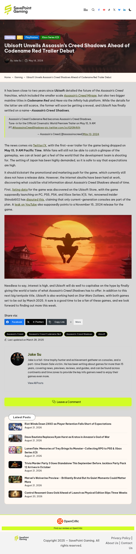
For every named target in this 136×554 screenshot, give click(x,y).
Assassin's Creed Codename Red (45, 334)
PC (19, 37)
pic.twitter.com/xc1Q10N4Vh (62, 127)
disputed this (35, 199)
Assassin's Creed (15, 334)
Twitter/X (39, 145)
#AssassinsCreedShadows (28, 127)
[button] (35, 383)
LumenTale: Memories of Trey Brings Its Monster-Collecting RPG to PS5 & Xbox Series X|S (73, 450)
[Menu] (85, 10)
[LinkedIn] (124, 10)
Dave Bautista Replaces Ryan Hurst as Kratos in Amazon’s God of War (67, 437)
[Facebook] (99, 10)
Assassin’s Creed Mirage (80, 95)
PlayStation (32, 37)
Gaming (10, 37)
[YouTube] (104, 10)
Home (7, 77)
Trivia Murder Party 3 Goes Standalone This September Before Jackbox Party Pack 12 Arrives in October (75, 465)
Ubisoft (101, 334)
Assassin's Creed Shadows (79, 334)
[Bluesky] (119, 10)
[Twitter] (114, 10)
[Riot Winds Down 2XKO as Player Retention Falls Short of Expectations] (15, 426)
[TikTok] (109, 10)
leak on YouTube (26, 204)
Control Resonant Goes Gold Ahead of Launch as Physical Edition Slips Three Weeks (76, 492)
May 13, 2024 (91, 134)
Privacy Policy (121, 538)
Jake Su (34, 354)
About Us (112, 543)
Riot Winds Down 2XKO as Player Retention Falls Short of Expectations (68, 423)
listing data (20, 189)
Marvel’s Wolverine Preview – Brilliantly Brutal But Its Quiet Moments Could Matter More (75, 480)
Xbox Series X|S (50, 37)
